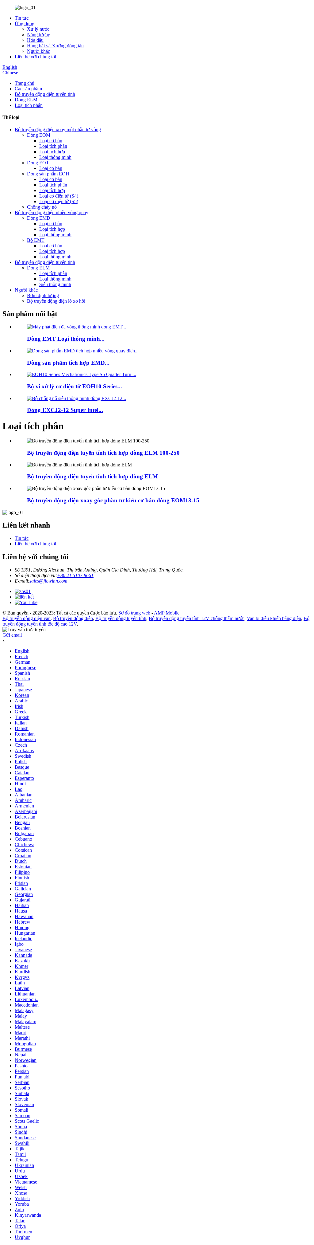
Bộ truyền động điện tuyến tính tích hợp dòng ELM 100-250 (103, 453)
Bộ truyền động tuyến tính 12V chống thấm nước (196, 618)
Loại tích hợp (52, 151)
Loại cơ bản (50, 140)
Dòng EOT (38, 162)
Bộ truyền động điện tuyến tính (45, 94)
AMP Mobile (166, 612)
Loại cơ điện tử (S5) (58, 201)
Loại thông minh (55, 157)
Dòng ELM (26, 99)
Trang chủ (24, 83)
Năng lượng (38, 34)
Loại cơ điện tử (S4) (58, 195)
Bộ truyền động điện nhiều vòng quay (51, 212)
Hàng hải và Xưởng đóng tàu (55, 45)
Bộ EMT (35, 240)
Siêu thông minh (55, 284)
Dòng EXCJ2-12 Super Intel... (65, 410)
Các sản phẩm (28, 88)
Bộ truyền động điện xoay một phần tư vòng (58, 129)
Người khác (38, 51)
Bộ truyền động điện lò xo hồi (56, 301)
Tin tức (22, 18)
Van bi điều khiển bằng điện (274, 618)
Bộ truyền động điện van (26, 618)
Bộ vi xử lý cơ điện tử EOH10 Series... (74, 386)
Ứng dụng (24, 23)
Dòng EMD (38, 218)
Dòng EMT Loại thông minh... (66, 339)
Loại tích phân (29, 105)
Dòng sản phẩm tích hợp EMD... (68, 362)
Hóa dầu (35, 40)
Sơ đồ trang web (134, 612)
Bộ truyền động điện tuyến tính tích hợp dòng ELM (92, 476)
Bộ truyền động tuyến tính (120, 618)
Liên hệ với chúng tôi (35, 56)
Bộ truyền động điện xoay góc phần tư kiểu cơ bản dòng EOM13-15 (113, 500)
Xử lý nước (38, 29)
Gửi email (12, 635)
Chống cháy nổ (42, 207)
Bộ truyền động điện (73, 618)
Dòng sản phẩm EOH (48, 173)
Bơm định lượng (43, 295)
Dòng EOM (38, 135)
